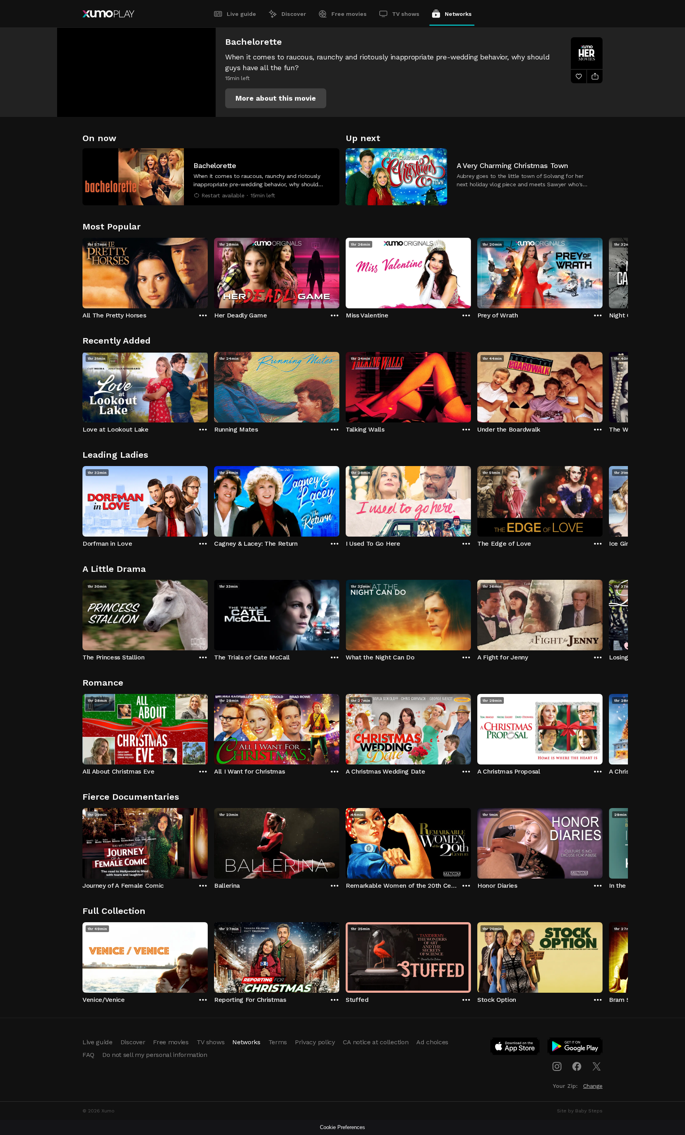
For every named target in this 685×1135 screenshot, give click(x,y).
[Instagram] (557, 1066)
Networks (458, 14)
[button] (275, 98)
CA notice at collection (376, 1042)
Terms (277, 1042)
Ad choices (432, 1042)
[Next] (602, 271)
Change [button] (593, 1086)
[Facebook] (577, 1066)
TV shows (405, 14)
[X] (597, 1066)
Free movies (349, 14)
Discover (293, 14)
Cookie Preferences (342, 1127)
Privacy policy (315, 1042)
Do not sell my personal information (154, 1055)
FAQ (88, 1055)
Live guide (241, 14)
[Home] (108, 13)
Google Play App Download (575, 1048)
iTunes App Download (515, 1048)
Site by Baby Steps (580, 1111)
